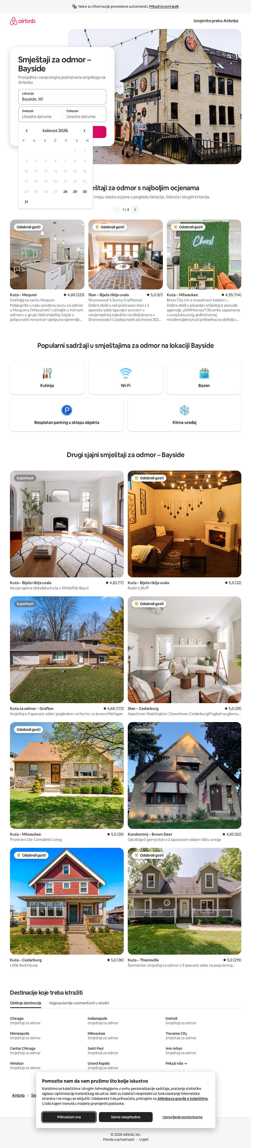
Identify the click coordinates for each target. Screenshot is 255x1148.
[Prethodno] (117, 210)
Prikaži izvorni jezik (164, 6)
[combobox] (62, 99)
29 (75, 191)
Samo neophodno (125, 1117)
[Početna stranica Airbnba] (22, 21)
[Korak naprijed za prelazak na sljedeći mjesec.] (84, 130)
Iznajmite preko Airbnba (216, 20)
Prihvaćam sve (69, 1117)
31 (26, 202)
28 (65, 191)
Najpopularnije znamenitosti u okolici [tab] (79, 1003)
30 (85, 191)
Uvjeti (143, 1139)
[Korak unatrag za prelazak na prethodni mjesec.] (26, 130)
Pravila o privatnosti (118, 1139)
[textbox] (40, 117)
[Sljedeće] (135, 210)
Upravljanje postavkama (182, 1117)
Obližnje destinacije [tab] (25, 1003)
